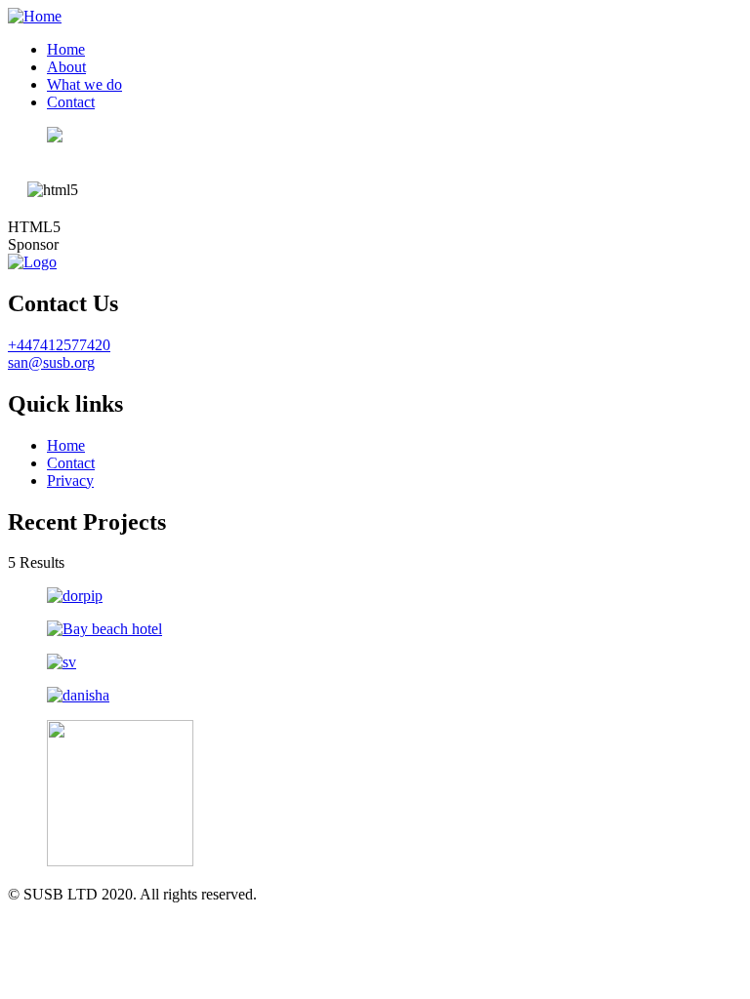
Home (66, 49)
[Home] (35, 16)
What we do (84, 84)
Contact (71, 102)
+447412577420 (59, 345)
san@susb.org (51, 362)
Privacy (70, 480)
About (66, 67)
